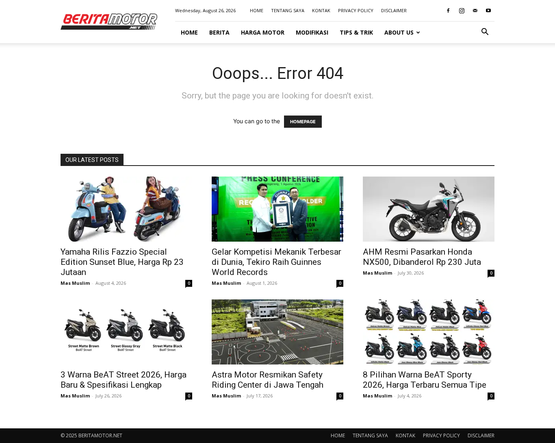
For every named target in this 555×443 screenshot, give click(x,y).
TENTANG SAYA (287, 10)
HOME (256, 10)
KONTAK (321, 10)
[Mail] (475, 10)
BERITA (219, 32)
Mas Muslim (75, 283)
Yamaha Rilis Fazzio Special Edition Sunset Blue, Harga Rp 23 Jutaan (122, 262)
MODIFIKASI (312, 32)
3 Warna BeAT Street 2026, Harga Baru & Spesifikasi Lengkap (123, 380)
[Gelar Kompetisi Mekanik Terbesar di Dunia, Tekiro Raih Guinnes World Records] (277, 209)
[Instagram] (461, 10)
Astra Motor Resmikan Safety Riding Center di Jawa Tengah (267, 380)
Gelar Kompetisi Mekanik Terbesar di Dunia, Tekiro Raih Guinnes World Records (276, 262)
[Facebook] (448, 10)
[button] (484, 33)
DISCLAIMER (394, 10)
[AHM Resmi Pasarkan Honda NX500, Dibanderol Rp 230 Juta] (428, 209)
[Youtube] (488, 10)
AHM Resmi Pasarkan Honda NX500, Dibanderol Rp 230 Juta (422, 257)
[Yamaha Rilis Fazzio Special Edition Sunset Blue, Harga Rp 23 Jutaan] (126, 209)
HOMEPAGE (303, 121)
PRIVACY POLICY (355, 10)
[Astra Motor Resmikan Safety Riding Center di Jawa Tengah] (277, 331)
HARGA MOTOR (262, 32)
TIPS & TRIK (356, 32)
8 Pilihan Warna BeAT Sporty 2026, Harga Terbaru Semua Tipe (424, 380)
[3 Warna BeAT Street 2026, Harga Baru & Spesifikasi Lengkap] (126, 331)
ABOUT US (399, 32)
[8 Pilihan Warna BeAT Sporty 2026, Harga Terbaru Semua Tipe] (428, 331)
